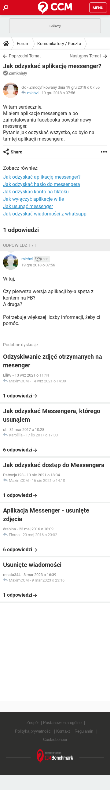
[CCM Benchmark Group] (55, 756)
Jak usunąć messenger (28, 206)
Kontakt (63, 731)
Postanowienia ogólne (62, 722)
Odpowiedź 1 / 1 (20, 245)
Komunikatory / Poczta (59, 43)
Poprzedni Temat (25, 55)
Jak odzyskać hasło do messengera (41, 184)
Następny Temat (85, 55)
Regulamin (84, 731)
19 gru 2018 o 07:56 (58, 93)
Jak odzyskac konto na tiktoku (36, 192)
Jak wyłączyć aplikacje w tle (33, 199)
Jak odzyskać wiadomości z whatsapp (44, 214)
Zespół (32, 722)
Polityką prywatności (33, 731)
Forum (23, 43)
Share (16, 151)
